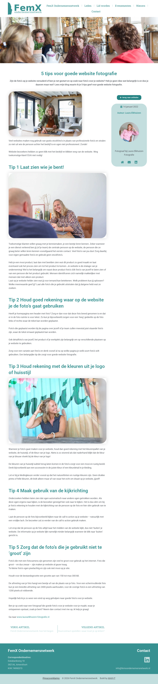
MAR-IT (111, 678)
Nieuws (140, 5)
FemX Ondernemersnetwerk (63, 5)
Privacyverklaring (51, 678)
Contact (96, 11)
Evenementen (123, 5)
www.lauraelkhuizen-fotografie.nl (33, 617)
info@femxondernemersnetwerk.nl (133, 668)
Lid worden (103, 5)
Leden (87, 5)
